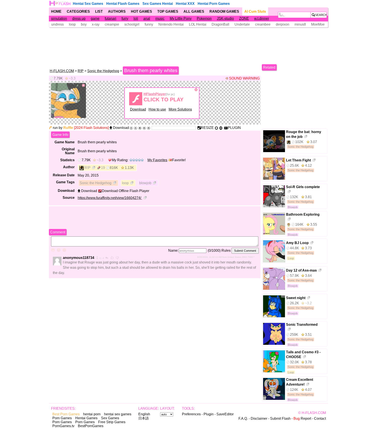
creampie (112, 24)
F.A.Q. (243, 418)
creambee (263, 24)
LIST (99, 11)
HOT (141, 11)
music (160, 18)
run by (63, 128)
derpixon (282, 24)
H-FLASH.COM (62, 71)
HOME (56, 11)
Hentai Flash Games (122, 3)
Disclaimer (259, 418)
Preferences (191, 414)
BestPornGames (90, 426)
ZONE (244, 18)
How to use (157, 109)
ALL (193, 11)
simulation (59, 18)
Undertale (242, 24)
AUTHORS (117, 11)
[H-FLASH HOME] (60, 3)
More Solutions (180, 109)
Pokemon (204, 18)
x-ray (95, 24)
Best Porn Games (66, 414)
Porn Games (62, 418)
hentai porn (92, 414)
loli (136, 18)
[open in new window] (94, 168)
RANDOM (224, 11)
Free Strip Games (111, 422)
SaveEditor (225, 414)
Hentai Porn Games (214, 3)
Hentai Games (86, 418)
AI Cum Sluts (255, 11)
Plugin (209, 414)
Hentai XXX (185, 3)
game (95, 18)
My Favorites (157, 160)
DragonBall (220, 24)
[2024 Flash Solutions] (91, 128)
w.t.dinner (261, 18)
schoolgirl (131, 24)
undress (57, 24)
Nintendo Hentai (171, 24)
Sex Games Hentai (157, 3)
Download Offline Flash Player (125, 191)
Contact (320, 418)
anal (146, 18)
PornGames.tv (63, 426)
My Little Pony (181, 18)
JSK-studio (225, 18)
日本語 (143, 418)
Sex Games (110, 418)
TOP (167, 11)
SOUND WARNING (244, 78)
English (144, 414)
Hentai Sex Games (88, 3)
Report (302, 418)
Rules (226, 250)
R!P (81, 71)
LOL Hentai (197, 24)
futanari (110, 18)
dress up (79, 18)
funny (149, 24)
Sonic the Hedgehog (103, 71)
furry (125, 18)
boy (84, 24)
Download (138, 109)
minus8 (300, 24)
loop (72, 24)
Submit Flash (280, 418)
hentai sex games (117, 414)
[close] (83, 85)
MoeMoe (318, 24)
